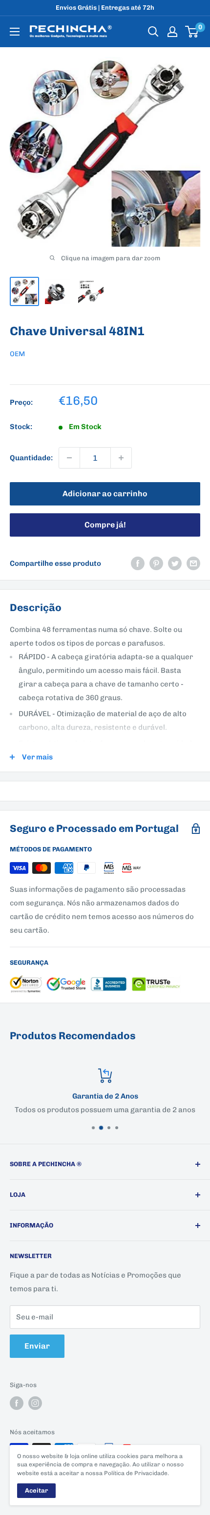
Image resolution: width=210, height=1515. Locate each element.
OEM (17, 354)
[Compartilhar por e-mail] (193, 563)
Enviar (37, 1346)
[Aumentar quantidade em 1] (121, 458)
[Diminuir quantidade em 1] (69, 458)
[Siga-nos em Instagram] (35, 1403)
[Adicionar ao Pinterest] (156, 563)
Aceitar (36, 1490)
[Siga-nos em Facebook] (16, 1403)
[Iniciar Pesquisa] (153, 31)
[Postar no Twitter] (175, 563)
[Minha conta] (172, 31)
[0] (192, 31)
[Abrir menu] (15, 32)
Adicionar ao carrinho (105, 493)
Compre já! (105, 524)
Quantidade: (31, 457)
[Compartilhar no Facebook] (138, 563)
